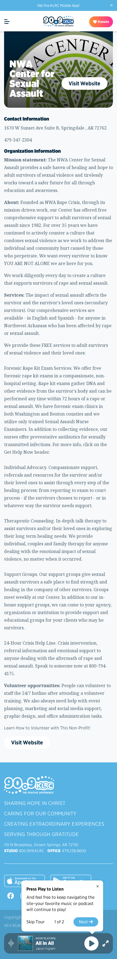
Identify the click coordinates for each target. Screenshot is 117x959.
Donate (103, 22)
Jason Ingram (46, 948)
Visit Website (84, 83)
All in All (45, 943)
